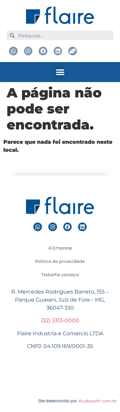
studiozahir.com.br (98, 400)
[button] (60, 72)
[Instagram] (28, 51)
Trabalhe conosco (60, 274)
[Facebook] (43, 51)
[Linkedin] (58, 51)
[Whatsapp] (13, 51)
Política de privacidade (60, 261)
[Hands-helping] (72, 51)
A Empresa (60, 248)
